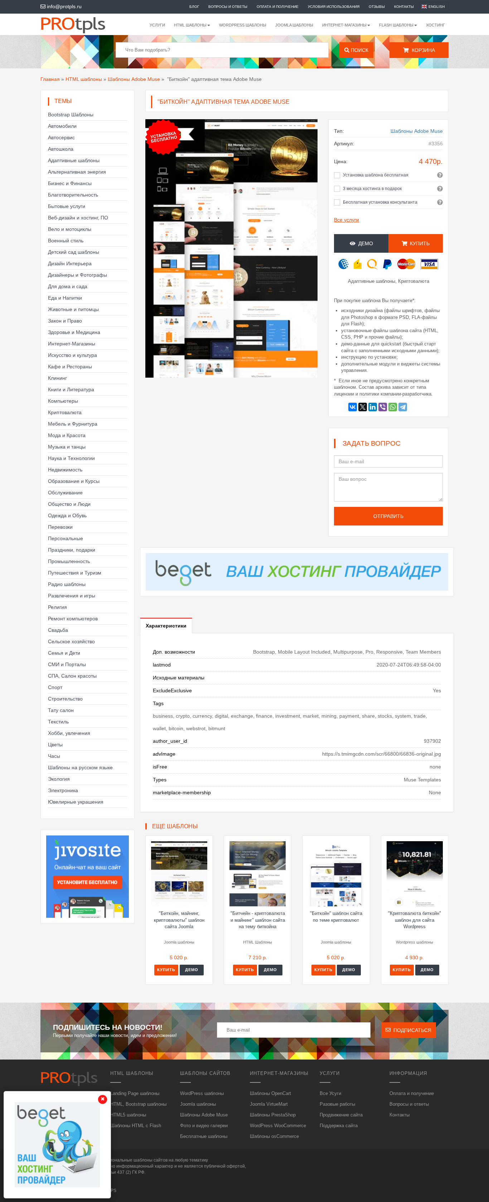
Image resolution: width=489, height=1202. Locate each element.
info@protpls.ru (63, 6)
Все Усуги (330, 1093)
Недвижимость (65, 469)
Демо (364, 243)
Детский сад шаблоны (73, 252)
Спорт (55, 687)
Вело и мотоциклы (69, 229)
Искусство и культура (72, 355)
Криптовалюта (65, 412)
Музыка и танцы (67, 447)
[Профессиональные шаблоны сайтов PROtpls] (82, 24)
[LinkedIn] (372, 407)
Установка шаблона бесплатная (375, 175)
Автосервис (61, 137)
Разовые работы (337, 1104)
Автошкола (60, 149)
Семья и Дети (64, 653)
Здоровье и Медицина (74, 332)
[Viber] (382, 407)
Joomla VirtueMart (269, 1104)
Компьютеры (63, 401)
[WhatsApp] (392, 407)
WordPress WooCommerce (278, 1125)
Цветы (55, 744)
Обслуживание (65, 492)
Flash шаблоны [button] (396, 25)
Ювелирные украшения (75, 802)
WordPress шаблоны (242, 25)
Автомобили (62, 126)
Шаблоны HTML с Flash (135, 1125)
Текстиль (58, 721)
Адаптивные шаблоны (74, 160)
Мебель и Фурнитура (72, 424)
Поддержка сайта (339, 1125)
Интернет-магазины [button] (344, 25)
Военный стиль (65, 240)
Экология (59, 779)
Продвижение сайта (341, 1115)
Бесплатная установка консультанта (380, 202)
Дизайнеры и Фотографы (77, 275)
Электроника (63, 790)
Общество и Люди (69, 504)
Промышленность (69, 561)
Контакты (404, 7)
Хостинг (435, 25)
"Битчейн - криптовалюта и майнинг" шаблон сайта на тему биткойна (258, 920)
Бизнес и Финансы (70, 183)
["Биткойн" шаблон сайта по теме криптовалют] (336, 873)
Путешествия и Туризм (74, 573)
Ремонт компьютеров (73, 618)
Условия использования (333, 7)
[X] (362, 407)
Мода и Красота (67, 435)
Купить (166, 970)
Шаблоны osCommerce (274, 1136)
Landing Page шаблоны (134, 1093)
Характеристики (166, 626)
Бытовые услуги (66, 206)
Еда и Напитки (65, 298)
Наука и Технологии (71, 458)
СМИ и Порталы (67, 664)
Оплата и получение (278, 7)
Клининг (57, 378)
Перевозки (60, 527)
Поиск (358, 50)
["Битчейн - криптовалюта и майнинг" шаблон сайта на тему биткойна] (257, 873)
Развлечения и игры (71, 595)
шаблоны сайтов (151, 1160)
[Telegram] (402, 407)
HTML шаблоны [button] (190, 25)
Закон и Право (65, 321)
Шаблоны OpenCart (270, 1093)
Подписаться (411, 1030)
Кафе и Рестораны (70, 366)
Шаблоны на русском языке (80, 767)
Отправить (388, 516)
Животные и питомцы (73, 309)
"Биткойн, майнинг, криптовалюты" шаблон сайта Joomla (179, 920)
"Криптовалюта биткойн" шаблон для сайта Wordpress (414, 920)
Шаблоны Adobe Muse (134, 79)
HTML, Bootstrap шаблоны (138, 1104)
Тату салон (61, 710)
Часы (54, 756)
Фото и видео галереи (204, 1125)
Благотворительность (73, 195)
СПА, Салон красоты (72, 676)
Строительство (65, 699)
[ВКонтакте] (352, 407)
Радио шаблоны (67, 584)
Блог (194, 7)
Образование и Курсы (74, 481)
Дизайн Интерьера (70, 263)
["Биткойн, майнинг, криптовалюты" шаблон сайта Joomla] (179, 873)
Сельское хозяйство (71, 641)
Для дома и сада (67, 286)
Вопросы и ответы (227, 7)
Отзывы (377, 7)
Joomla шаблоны (294, 25)
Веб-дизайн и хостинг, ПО (78, 217)
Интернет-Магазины (71, 343)
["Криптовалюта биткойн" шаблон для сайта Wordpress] (415, 873)
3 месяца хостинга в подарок (372, 188)
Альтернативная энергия (77, 172)
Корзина (422, 50)
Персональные (65, 538)
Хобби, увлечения (69, 733)
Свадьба (58, 630)
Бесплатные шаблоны (203, 1136)
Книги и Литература (71, 389)
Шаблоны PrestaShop (273, 1115)
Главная (50, 79)
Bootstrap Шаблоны (70, 114)
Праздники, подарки (71, 550)
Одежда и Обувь (67, 515)
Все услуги (346, 220)
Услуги (157, 25)
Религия (57, 607)
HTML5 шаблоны (128, 1115)
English (437, 7)
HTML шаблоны (84, 79)
